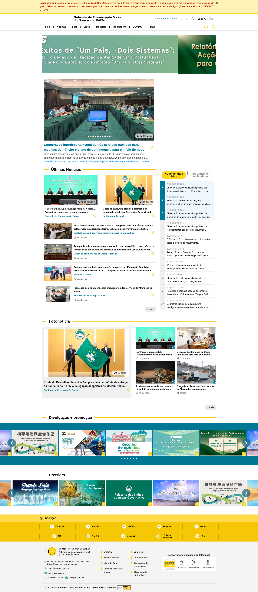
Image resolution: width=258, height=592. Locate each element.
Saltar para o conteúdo (166, 18)
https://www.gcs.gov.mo (59, 568)
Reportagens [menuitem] (119, 27)
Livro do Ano (110, 563)
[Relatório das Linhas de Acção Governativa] (129, 493)
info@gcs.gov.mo (56, 573)
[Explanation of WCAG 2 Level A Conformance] (124, 587)
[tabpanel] (129, 443)
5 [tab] (133, 458)
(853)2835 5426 (76, 577)
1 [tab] (121, 458)
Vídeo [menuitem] (87, 27)
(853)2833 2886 (55, 577)
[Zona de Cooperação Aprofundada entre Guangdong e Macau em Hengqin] (222, 493)
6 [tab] (136, 458)
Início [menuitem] (47, 27)
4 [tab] (130, 458)
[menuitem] (61, 27)
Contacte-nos (141, 557)
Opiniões (138, 552)
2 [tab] (124, 458)
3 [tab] (127, 458)
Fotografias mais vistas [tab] (201, 175)
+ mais (150, 309)
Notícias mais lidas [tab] (174, 175)
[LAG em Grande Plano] (176, 493)
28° (203, 19)
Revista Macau (111, 557)
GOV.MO (108, 552)
